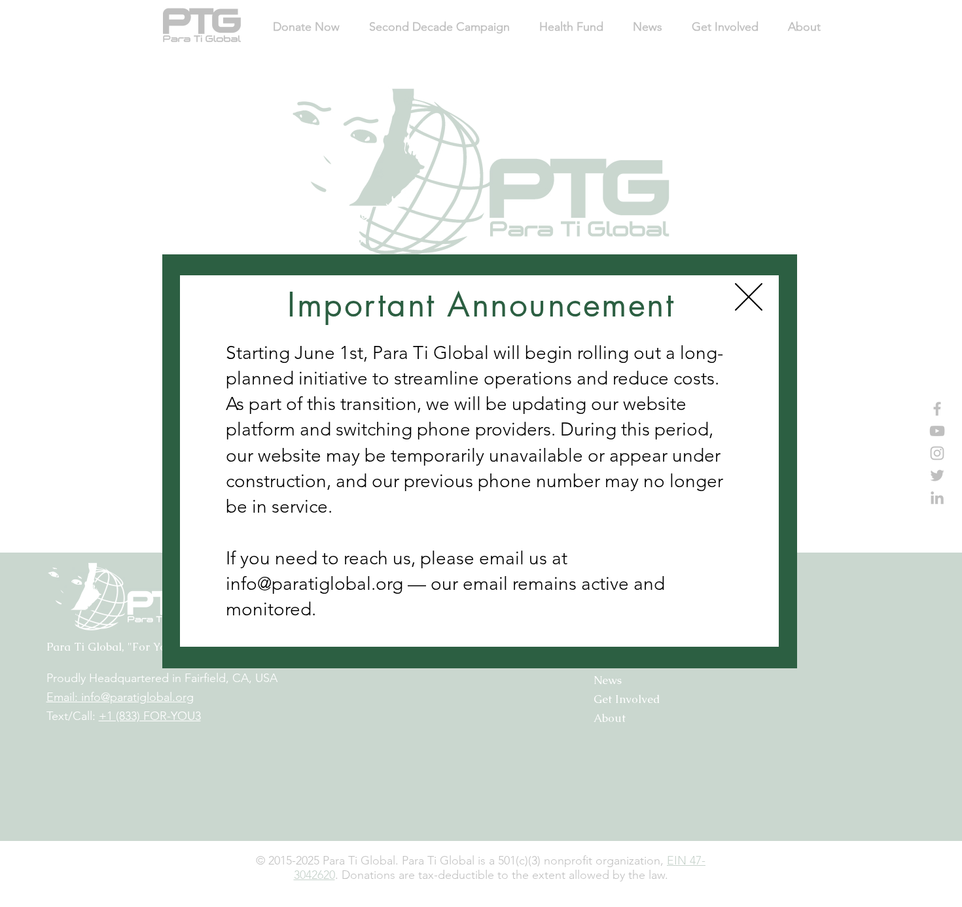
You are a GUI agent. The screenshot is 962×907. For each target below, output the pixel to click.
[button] (748, 296)
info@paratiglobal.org (314, 583)
